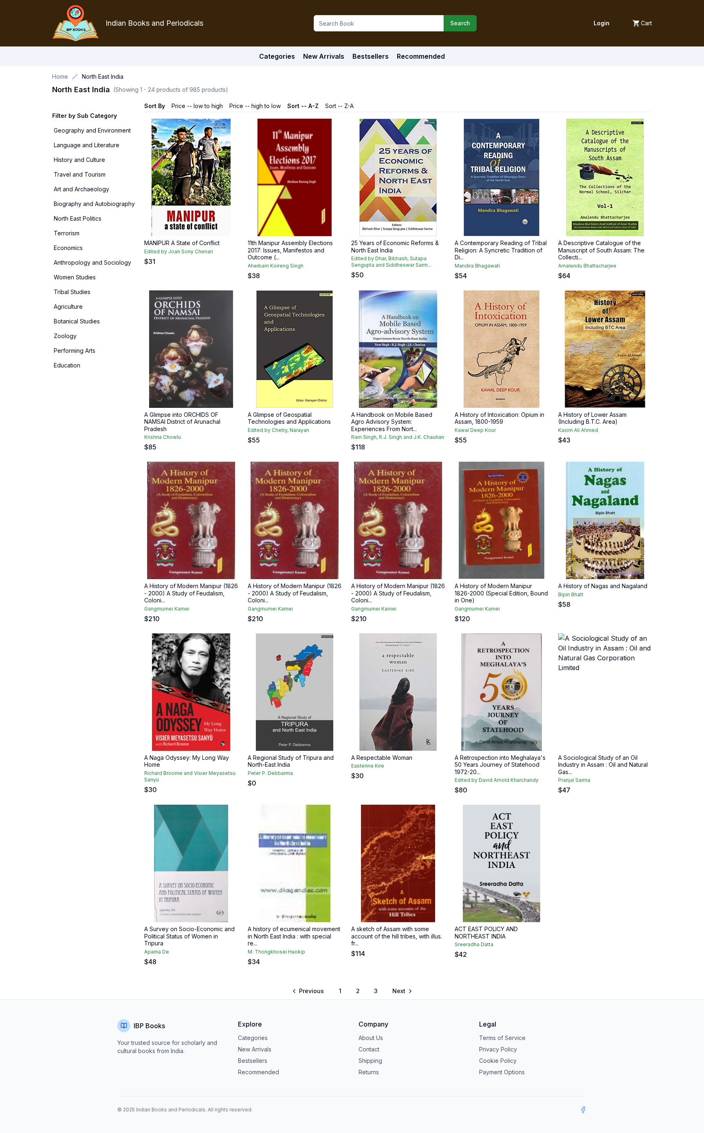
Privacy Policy (498, 1049)
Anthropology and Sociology (92, 262)
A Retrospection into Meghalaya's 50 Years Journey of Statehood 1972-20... (500, 764)
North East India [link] (102, 76)
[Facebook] (583, 1109)
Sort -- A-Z (303, 105)
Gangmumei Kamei (166, 609)
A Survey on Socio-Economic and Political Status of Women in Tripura (189, 936)
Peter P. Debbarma (270, 773)
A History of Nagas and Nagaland (602, 585)
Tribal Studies (72, 291)
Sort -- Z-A (339, 105)
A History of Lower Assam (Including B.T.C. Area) (592, 418)
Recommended (258, 1072)
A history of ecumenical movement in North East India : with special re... (294, 936)
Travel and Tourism (80, 174)
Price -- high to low (255, 105)
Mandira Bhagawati (477, 266)
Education (67, 365)
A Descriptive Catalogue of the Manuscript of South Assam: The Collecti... (601, 250)
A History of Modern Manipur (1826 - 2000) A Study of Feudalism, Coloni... (191, 593)
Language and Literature (86, 145)
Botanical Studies (77, 321)
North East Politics (77, 218)
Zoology (65, 335)
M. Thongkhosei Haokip (276, 952)
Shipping (370, 1060)
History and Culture (79, 159)
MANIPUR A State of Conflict (182, 242)
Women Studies (75, 277)
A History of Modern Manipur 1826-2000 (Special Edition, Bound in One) (501, 593)
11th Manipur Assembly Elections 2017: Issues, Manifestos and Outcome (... (290, 250)
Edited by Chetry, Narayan (278, 430)
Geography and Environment (92, 130)
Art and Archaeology (81, 189)
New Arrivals (254, 1049)
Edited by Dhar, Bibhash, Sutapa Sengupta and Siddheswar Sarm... (391, 261)
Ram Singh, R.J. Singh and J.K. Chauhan (397, 437)
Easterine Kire (367, 766)
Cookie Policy (498, 1060)
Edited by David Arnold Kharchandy (497, 780)
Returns (369, 1072)
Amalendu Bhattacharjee (587, 266)
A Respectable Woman (381, 757)
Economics (68, 247)
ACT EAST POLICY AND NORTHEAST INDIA (486, 932)
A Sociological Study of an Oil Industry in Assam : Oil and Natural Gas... (603, 764)
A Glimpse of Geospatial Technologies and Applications (289, 418)
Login (601, 23)
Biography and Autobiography (94, 203)
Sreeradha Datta (474, 944)
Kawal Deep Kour (475, 430)
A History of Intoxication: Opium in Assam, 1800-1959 (499, 418)
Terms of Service (502, 1037)
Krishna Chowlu (162, 437)
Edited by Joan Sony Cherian (178, 251)
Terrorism (66, 233)
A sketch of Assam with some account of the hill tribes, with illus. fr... (396, 936)
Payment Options (502, 1072)
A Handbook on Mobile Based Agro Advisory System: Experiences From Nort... (391, 421)
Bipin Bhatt (570, 594)
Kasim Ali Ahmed (578, 430)
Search (460, 23)
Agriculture (68, 306)
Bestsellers (252, 1060)
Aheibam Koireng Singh (276, 266)
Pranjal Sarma (574, 780)
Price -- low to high (197, 105)
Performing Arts (74, 350)
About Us (371, 1037)
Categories (277, 56)
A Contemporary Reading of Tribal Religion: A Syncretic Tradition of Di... (501, 250)
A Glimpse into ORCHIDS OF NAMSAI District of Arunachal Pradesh (182, 421)
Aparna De (156, 952)
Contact (369, 1049)
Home (60, 76)
